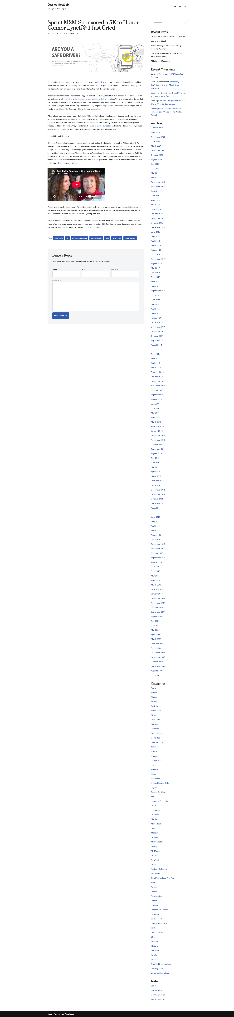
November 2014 (158, 331)
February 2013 (157, 426)
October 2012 (157, 444)
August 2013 (156, 399)
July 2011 (155, 512)
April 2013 (155, 417)
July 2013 (155, 404)
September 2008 (158, 666)
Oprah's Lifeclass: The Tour (162, 878)
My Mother (155, 851)
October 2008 (157, 661)
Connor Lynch (96, 238)
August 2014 (156, 345)
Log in (153, 986)
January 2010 (157, 594)
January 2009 (157, 648)
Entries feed (156, 990)
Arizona (154, 701)
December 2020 (158, 150)
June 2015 (155, 299)
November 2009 (158, 603)
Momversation (157, 842)
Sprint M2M (99, 82)
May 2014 (155, 358)
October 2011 (157, 499)
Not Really (155, 873)
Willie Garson (130, 238)
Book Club (155, 719)
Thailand (154, 946)
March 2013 (156, 422)
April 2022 (155, 132)
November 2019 (158, 186)
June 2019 (155, 195)
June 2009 (155, 625)
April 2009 (155, 634)
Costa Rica (155, 738)
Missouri (154, 833)
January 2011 (157, 539)
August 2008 (156, 671)
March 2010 (156, 585)
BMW (153, 715)
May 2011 (155, 521)
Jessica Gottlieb (56, 33)
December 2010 (158, 544)
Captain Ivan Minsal (79, 238)
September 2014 (158, 340)
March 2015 (156, 313)
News (153, 864)
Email (85, 269)
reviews (154, 905)
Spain (153, 928)
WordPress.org (157, 999)
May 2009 (155, 630)
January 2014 (157, 376)
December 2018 (158, 218)
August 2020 (156, 159)
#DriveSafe (58, 238)
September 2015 (158, 290)
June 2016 (155, 277)
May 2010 (155, 576)
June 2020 (155, 168)
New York (155, 860)
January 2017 (157, 272)
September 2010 (158, 557)
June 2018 (155, 232)
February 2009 (157, 643)
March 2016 (156, 286)
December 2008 (158, 652)
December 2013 (158, 381)
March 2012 (156, 476)
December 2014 (158, 327)
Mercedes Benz (158, 824)
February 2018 (157, 250)
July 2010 (155, 566)
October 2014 (157, 336)
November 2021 (158, 137)
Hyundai (154, 769)
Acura (153, 688)
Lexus (153, 805)
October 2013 (157, 390)
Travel (153, 959)
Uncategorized (157, 968)
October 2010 (157, 553)
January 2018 (157, 254)
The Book (155, 950)
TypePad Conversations (161, 964)
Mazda (154, 819)
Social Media (156, 919)
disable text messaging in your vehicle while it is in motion (90, 99)
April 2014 (155, 363)
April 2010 (155, 580)
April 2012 (155, 471)
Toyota (154, 955)
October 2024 (157, 127)
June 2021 (155, 141)
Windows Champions (160, 973)
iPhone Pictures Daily (160, 783)
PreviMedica (156, 896)
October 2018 (157, 223)
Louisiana (155, 814)
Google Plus (156, 760)
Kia (152, 796)
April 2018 (155, 241)
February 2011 (157, 535)
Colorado (155, 728)
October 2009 (157, 607)
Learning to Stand (158, 41)
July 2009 (155, 621)
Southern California (159, 923)
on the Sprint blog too (93, 227)
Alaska (154, 697)
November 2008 (158, 657)
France (154, 756)
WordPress (69, 1014)
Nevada (154, 855)
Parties (154, 887)
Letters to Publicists (159, 801)
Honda (153, 765)
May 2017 (155, 268)
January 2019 (157, 213)
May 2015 (155, 304)
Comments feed (158, 995)
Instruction (155, 778)
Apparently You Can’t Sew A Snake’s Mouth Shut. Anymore (167, 85)
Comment (57, 280)
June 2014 (155, 354)
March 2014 (156, 367)
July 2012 (155, 458)
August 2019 (156, 191)
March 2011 (156, 530)
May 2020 (155, 173)
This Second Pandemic (160, 61)
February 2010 (157, 589)
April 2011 (155, 526)
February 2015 (157, 318)
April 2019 (155, 200)
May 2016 (155, 281)
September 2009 (158, 612)
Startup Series (157, 932)
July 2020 (155, 164)
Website (114, 269)
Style (153, 937)
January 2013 (157, 431)
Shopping (155, 914)
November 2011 (158, 494)
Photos (154, 891)
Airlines (154, 692)
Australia (154, 706)
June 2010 (155, 571)
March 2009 (156, 639)
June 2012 (155, 462)
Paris (153, 882)
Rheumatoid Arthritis (159, 909)
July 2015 (155, 295)
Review (154, 900)
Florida (154, 751)
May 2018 (155, 236)
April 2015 (155, 309)
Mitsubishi (155, 837)
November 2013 (158, 385)
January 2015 (157, 322)
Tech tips (155, 941)
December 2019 (158, 182)
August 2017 (156, 263)
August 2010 (156, 562)
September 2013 (158, 394)
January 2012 (157, 485)
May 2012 (155, 467)
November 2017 (158, 259)
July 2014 (155, 349)
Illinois (153, 774)
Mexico (154, 828)
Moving (154, 846)
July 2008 (155, 675)
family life (155, 747)
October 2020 (157, 155)
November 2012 (158, 440)
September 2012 (158, 449)
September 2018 (158, 227)
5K (67, 238)
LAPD (107, 238)
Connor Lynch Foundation (100, 126)
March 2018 (156, 245)
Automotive (156, 710)
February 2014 (157, 372)
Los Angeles (156, 810)
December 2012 (158, 435)
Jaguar (154, 787)
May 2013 (155, 413)
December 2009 (158, 598)
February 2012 (157, 480)
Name (55, 269)
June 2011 (155, 517)
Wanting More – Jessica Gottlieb (165, 108)
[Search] (183, 22)
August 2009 (156, 616)
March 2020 (156, 177)
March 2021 (156, 146)
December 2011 (158, 490)
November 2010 (158, 548)
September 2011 (158, 503)
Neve (50, 1014)
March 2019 (156, 204)
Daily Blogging (157, 742)
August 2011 (156, 508)
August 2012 (156, 453)
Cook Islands (156, 733)
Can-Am (154, 724)
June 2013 (155, 408)
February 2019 (157, 209)
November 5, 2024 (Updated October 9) (168, 36)
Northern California (159, 869)
